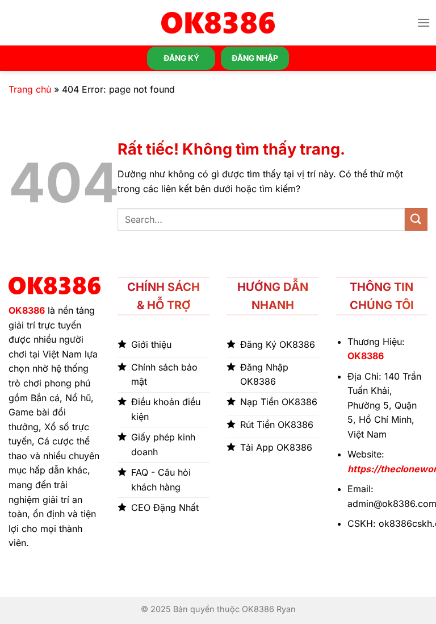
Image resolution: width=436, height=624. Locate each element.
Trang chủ (30, 89)
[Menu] (423, 22)
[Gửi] (416, 219)
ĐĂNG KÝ (181, 58)
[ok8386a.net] (218, 23)
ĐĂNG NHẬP (255, 58)
